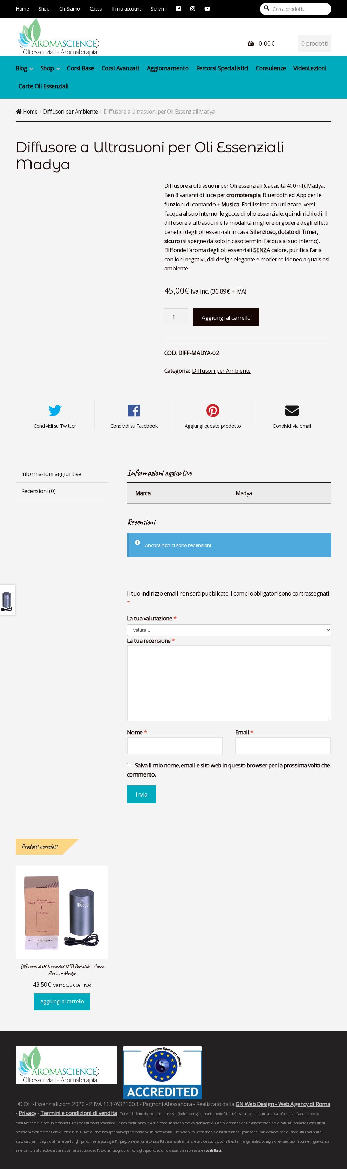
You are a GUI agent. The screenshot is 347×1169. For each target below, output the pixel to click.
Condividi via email (292, 425)
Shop (44, 8)
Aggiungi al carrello (226, 317)
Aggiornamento (168, 68)
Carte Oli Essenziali (44, 86)
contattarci (213, 1150)
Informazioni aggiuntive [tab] (51, 474)
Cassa (96, 8)
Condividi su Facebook (134, 425)
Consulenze (271, 68)
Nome (137, 732)
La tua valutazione (151, 618)
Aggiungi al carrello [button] (62, 1001)
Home (22, 8)
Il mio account (126, 8)
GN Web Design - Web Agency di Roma (283, 1104)
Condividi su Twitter (55, 425)
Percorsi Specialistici (222, 68)
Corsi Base (80, 68)
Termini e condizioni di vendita (78, 1113)
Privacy (27, 1113)
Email (244, 732)
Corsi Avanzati (121, 68)
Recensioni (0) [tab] (38, 491)
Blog (21, 68)
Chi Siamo (69, 8)
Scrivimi (158, 8)
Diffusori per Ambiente (70, 111)
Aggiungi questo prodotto (213, 425)
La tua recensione (151, 640)
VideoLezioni (309, 68)
